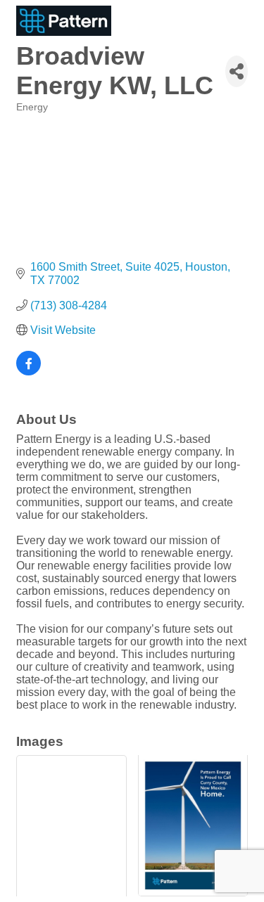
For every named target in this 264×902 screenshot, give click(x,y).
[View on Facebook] (28, 372)
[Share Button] (236, 71)
